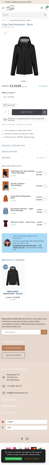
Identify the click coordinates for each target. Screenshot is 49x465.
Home (4, 20)
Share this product (24, 124)
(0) (13, 27)
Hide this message (13, 459)
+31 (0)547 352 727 (14, 386)
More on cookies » (32, 459)
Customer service (13, 348)
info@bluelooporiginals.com (24, 245)
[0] (46, 7)
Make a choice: (9, 92)
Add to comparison (8, 124)
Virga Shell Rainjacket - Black (20, 20)
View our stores (13, 355)
